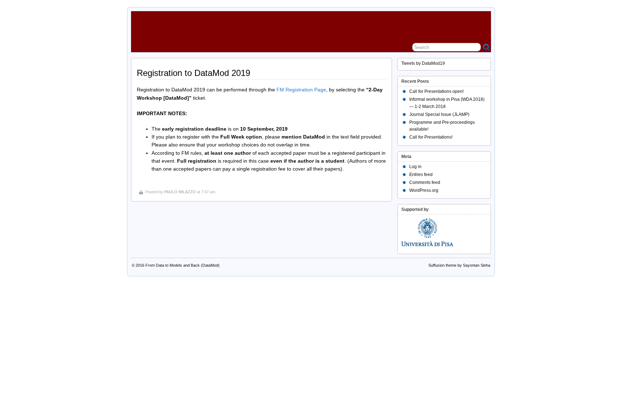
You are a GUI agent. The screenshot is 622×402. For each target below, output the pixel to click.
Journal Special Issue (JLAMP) (439, 114)
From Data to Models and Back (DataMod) (182, 265)
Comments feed (424, 182)
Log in (415, 166)
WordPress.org (423, 190)
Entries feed (421, 174)
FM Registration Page (301, 89)
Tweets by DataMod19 (423, 63)
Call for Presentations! (430, 137)
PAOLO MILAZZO (180, 192)
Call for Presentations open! (436, 91)
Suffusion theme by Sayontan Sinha (459, 265)
